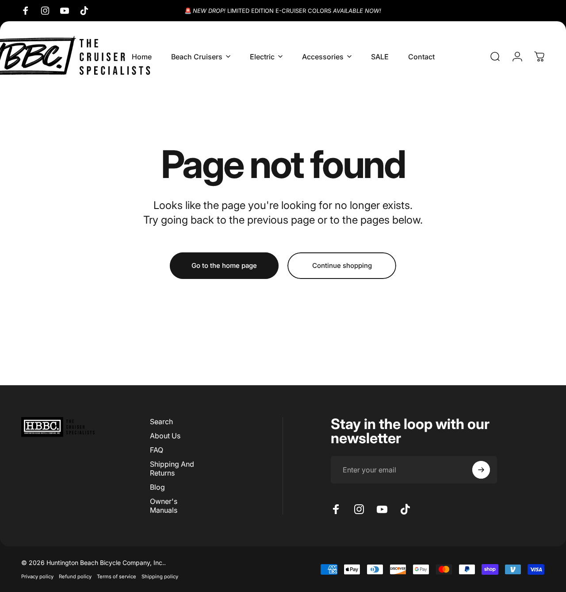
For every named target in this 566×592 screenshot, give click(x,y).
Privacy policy (37, 576)
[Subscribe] (481, 470)
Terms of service (116, 576)
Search (161, 421)
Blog (157, 487)
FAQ (156, 449)
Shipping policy (160, 576)
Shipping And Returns (172, 468)
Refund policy (75, 576)
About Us (165, 435)
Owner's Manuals (163, 506)
